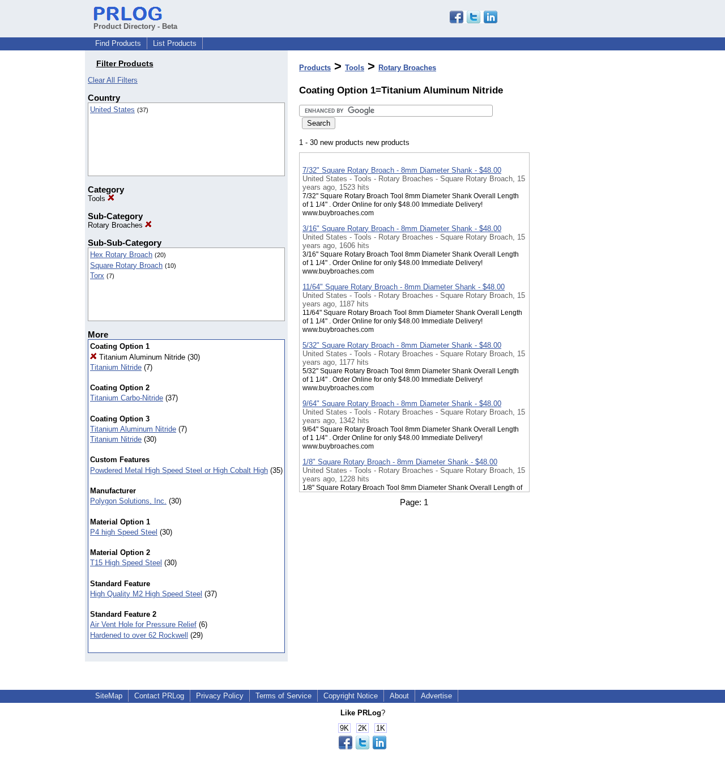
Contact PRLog (159, 696)
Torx (97, 275)
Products (315, 67)
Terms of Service (283, 696)
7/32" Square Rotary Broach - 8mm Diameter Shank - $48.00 (401, 170)
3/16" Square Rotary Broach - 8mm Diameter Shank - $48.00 (401, 228)
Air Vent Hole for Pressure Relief (143, 624)
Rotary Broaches (116, 225)
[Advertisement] (586, 294)
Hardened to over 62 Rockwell (139, 635)
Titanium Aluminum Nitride (141, 357)
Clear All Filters (113, 80)
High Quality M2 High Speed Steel (146, 594)
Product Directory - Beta (135, 26)
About (399, 696)
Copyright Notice (350, 696)
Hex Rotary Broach (121, 254)
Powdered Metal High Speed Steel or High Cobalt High (179, 470)
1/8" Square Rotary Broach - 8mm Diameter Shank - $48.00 (399, 462)
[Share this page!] (473, 20)
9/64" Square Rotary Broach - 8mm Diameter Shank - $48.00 (401, 403)
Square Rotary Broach (126, 265)
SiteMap (108, 696)
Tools (98, 198)
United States (112, 109)
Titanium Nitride (116, 367)
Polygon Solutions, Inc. (128, 501)
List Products (175, 43)
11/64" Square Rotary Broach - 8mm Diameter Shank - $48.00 (403, 287)
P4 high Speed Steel (123, 532)
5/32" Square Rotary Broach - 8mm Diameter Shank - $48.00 (401, 345)
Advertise (436, 696)
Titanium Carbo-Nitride (126, 398)
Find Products (118, 43)
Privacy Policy (220, 696)
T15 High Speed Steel (126, 562)
